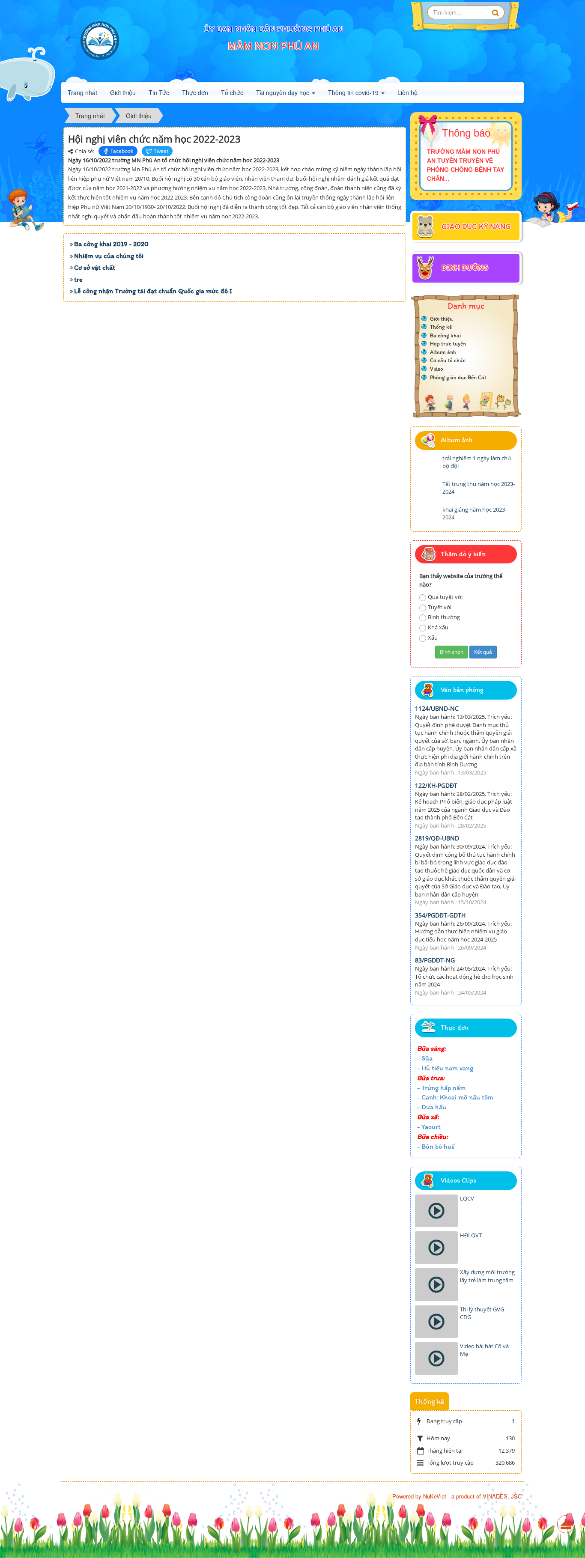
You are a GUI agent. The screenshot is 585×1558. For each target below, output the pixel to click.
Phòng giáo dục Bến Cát (458, 377)
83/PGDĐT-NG (435, 960)
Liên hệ (407, 92)
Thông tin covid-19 (354, 92)
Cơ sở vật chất (94, 267)
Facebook (121, 151)
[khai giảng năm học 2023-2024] (428, 516)
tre (78, 279)
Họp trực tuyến (448, 343)
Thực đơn (195, 92)
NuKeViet (434, 1496)
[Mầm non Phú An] (100, 41)
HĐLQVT (471, 1235)
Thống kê (441, 327)
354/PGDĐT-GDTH (440, 915)
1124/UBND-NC (437, 708)
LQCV (467, 1198)
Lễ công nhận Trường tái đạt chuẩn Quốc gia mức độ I (153, 291)
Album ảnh (443, 352)
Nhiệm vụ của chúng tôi (108, 256)
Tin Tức (159, 92)
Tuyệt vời (439, 607)
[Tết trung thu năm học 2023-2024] (428, 490)
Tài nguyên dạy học (283, 92)
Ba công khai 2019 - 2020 (111, 244)
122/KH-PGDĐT (436, 785)
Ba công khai (445, 335)
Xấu (433, 637)
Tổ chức (232, 92)
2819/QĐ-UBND (437, 838)
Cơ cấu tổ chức (448, 360)
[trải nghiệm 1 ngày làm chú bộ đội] (428, 465)
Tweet (161, 151)
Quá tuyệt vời (445, 597)
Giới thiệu (123, 92)
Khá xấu (438, 627)
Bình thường (444, 617)
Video (436, 369)
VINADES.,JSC (502, 1496)
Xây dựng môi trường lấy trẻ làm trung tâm (487, 1276)
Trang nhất (82, 92)
